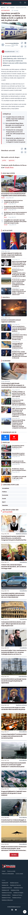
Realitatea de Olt (5, 890)
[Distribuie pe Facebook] (25, 43)
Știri (7, 7)
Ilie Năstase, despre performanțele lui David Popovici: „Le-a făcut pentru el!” (15, 214)
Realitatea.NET (5, 882)
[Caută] (20, 3)
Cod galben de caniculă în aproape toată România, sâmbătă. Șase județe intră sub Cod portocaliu (15, 221)
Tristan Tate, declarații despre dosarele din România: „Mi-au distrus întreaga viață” (13, 566)
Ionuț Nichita (14, 43)
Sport (5, 203)
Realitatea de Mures (6, 895)
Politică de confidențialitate (8, 873)
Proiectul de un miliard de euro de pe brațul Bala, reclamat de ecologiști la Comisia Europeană (15, 140)
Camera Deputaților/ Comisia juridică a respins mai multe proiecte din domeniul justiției (13, 736)
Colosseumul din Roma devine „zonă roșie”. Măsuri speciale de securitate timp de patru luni (13, 624)
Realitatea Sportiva (14, 882)
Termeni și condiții (11, 871)
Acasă (4, 7)
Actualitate (12, 7)
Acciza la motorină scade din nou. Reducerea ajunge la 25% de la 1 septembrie (19, 402)
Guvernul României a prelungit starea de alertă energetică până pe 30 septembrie (13, 681)
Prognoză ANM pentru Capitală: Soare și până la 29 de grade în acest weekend (13, 793)
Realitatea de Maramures (7, 900)
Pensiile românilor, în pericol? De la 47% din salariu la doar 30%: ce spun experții (18, 394)
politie (4, 160)
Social (3, 197)
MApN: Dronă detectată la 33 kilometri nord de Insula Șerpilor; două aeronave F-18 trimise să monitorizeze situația (14, 849)
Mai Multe (14, 854)
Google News (9, 167)
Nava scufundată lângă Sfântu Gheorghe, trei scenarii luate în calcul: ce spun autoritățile (15, 125)
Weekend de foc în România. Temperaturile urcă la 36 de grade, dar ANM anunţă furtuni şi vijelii (15, 132)
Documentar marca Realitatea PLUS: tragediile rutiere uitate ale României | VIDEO (14, 195)
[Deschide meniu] (25, 3)
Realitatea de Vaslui (6, 897)
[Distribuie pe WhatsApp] (22, 46)
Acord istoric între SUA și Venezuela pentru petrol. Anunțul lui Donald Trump (19, 337)
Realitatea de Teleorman (15, 885)
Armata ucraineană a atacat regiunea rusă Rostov (11, 321)
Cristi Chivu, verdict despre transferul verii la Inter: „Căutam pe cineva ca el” (19, 292)
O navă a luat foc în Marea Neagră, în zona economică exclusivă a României (14, 821)
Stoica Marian (23, 731)
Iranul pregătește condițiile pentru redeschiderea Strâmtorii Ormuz (17, 346)
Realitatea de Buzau (16, 897)
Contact (3, 871)
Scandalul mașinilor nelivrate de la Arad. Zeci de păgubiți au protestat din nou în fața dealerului (12, 595)
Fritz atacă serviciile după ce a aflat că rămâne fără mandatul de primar (13, 708)
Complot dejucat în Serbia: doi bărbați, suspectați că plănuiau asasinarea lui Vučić (15, 118)
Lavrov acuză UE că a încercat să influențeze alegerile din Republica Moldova (19, 329)
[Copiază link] (22, 43)
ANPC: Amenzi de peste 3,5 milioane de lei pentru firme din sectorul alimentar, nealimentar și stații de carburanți (19, 412)
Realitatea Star (5, 885)
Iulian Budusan (23, 676)
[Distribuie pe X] (25, 46)
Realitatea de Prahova (17, 895)
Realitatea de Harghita (18, 892)
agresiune (11, 160)
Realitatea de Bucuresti (7, 887)
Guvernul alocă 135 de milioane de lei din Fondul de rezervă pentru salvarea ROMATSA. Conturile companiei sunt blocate (19, 424)
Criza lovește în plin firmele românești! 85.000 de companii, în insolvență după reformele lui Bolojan (13, 385)
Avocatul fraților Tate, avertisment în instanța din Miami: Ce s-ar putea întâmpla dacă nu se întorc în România (13, 653)
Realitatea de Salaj (15, 890)
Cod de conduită (19, 873)
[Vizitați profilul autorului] (2, 44)
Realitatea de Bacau (21, 533)
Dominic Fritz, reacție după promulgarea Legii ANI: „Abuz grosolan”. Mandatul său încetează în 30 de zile (19, 355)
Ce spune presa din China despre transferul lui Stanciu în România (14, 207)
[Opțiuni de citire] (24, 911)
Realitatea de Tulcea (18, 887)
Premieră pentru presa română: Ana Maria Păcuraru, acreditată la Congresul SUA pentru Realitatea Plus (13, 538)
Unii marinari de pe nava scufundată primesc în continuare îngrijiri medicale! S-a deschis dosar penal (13, 764)
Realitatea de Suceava (7, 892)
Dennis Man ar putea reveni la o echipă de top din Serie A (13, 201)
